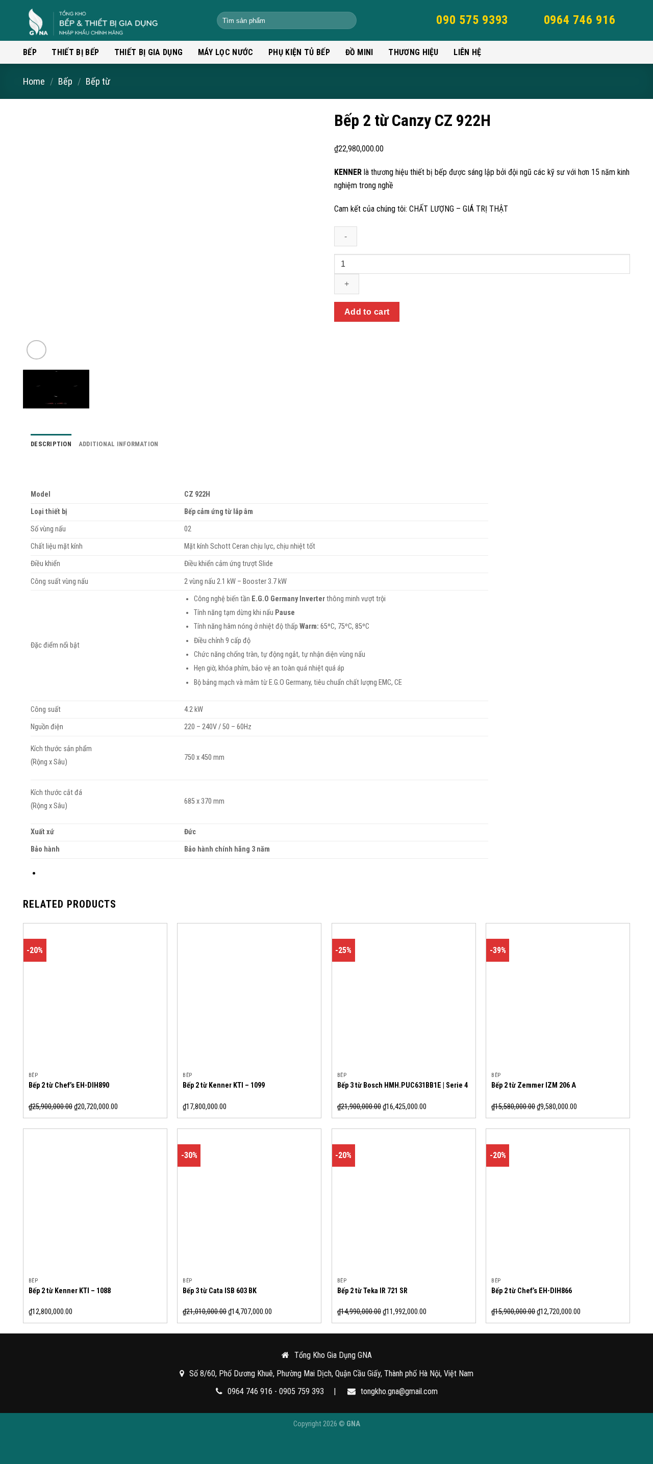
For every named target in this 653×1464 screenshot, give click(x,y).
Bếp (30, 52)
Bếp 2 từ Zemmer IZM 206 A (533, 1085)
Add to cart (367, 311)
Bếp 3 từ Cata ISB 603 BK (220, 1291)
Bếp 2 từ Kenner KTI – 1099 (224, 1085)
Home (34, 81)
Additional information (119, 444)
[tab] (51, 444)
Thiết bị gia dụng (148, 52)
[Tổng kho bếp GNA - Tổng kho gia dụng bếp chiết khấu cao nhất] (112, 20)
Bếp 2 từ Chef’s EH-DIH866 (531, 1291)
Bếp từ (98, 81)
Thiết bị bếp (75, 52)
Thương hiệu (413, 52)
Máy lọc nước (226, 52)
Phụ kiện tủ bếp (299, 52)
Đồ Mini (359, 52)
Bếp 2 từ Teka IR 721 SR (372, 1291)
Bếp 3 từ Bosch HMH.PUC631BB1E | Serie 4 (402, 1085)
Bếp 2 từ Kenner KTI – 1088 (70, 1291)
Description (51, 444)
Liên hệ (467, 52)
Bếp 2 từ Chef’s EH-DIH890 (69, 1085)
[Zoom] (36, 350)
